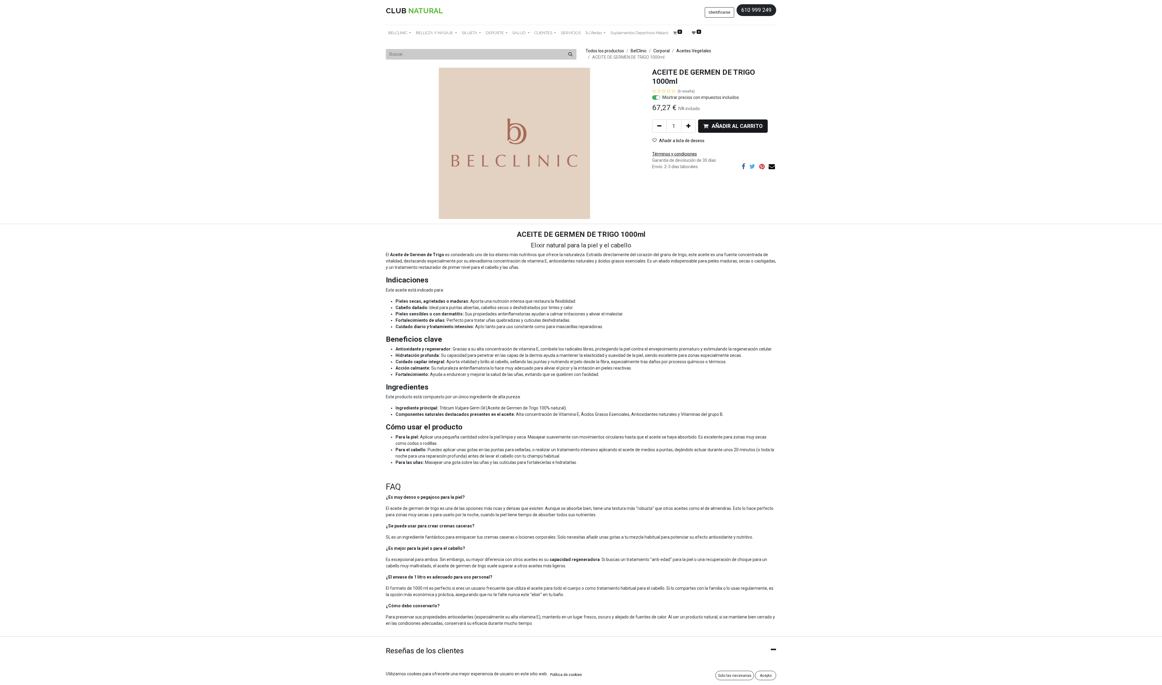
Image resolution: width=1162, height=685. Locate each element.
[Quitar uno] (659, 126)
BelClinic (639, 50)
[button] (733, 126)
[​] (743, 166)
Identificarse (719, 12)
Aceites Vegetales (693, 50)
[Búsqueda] (570, 54)
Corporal (661, 50)
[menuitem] (570, 33)
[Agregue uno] (688, 126)
